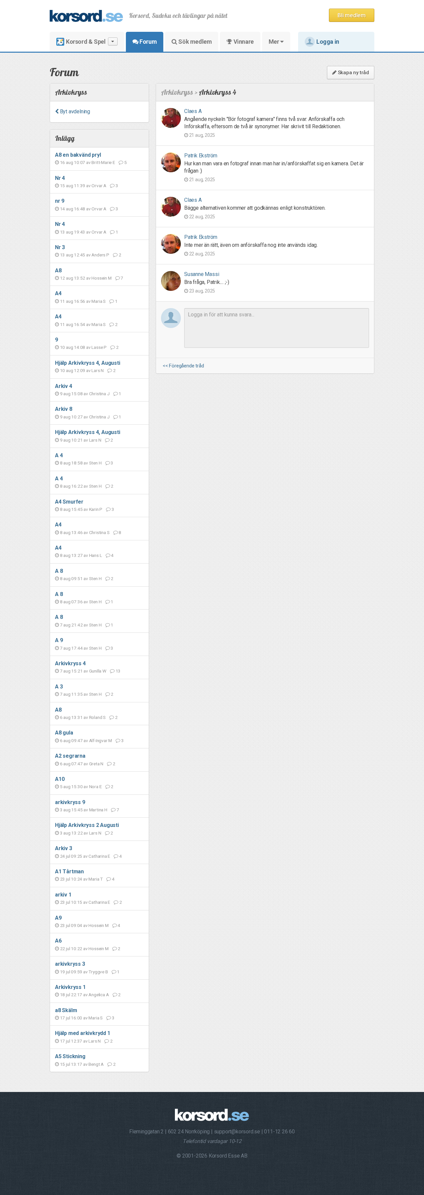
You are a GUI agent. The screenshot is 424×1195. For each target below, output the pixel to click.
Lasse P (99, 347)
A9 (58, 918)
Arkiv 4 (63, 386)
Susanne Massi (201, 274)
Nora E (95, 786)
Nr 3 (60, 247)
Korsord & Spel (85, 41)
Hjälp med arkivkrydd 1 (82, 1033)
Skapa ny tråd (353, 73)
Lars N (97, 370)
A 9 (59, 640)
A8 (58, 270)
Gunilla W (97, 671)
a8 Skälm (66, 1010)
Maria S (98, 301)
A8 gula (64, 733)
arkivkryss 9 (70, 802)
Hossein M (101, 278)
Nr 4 (60, 178)
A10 (59, 779)
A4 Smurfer (69, 502)
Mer (274, 41)
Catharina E (99, 856)
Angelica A (98, 994)
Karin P (96, 509)
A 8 (59, 571)
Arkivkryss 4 (70, 663)
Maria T (95, 879)
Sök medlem (194, 41)
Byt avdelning (74, 111)
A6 (58, 941)
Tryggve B (98, 971)
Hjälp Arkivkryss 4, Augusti (87, 363)
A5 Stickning (70, 1056)
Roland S (97, 717)
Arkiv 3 (63, 848)
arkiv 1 (63, 895)
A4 (58, 293)
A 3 (59, 686)
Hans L (95, 555)
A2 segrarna (70, 756)
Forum (147, 41)
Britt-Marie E (103, 162)
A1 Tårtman (69, 871)
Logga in (327, 41)
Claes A (193, 111)
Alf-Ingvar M (100, 740)
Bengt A (96, 1064)
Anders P (100, 254)
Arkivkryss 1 (70, 987)
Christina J (99, 393)
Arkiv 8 (63, 409)
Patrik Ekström (200, 155)
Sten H (95, 462)
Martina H (98, 809)
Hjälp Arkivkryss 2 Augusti (87, 825)
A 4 (59, 455)
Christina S (99, 532)
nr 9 (59, 201)
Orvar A (98, 185)
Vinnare (243, 41)
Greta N (96, 763)
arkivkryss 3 (70, 964)
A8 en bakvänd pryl (78, 155)
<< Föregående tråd (183, 365)
